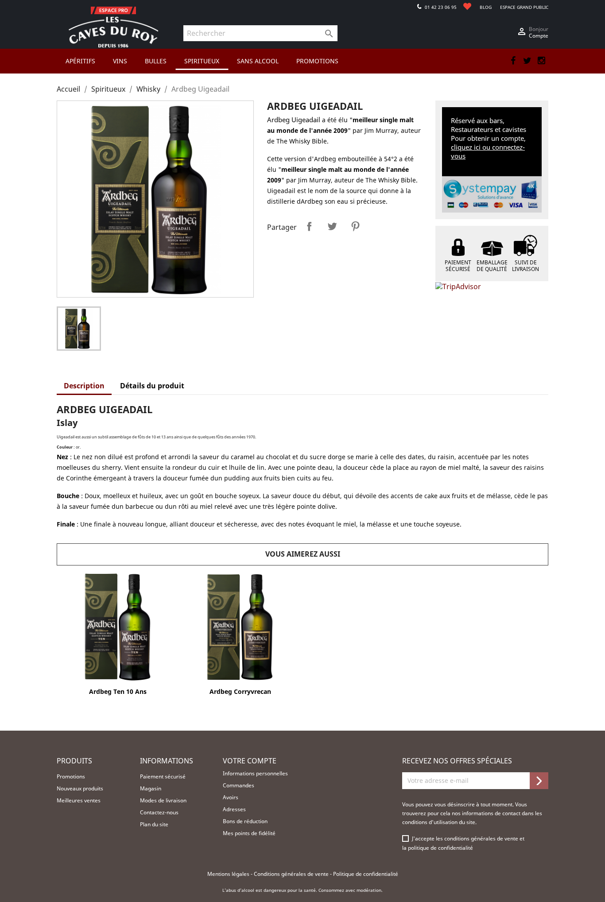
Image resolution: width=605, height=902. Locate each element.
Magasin (150, 788)
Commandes (238, 785)
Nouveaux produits (80, 788)
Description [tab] (84, 386)
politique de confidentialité (440, 848)
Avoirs (230, 797)
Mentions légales (229, 874)
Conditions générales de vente (292, 874)
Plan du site (154, 824)
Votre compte (249, 761)
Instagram (541, 61)
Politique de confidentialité (365, 874)
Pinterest (355, 226)
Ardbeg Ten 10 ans (118, 691)
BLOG (486, 7)
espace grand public (524, 7)
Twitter (527, 61)
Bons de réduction (245, 821)
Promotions (71, 776)
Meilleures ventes (79, 800)
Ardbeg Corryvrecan (240, 691)
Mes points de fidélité (249, 833)
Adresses (234, 809)
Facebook (513, 61)
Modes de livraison (163, 800)
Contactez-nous (159, 812)
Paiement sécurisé (163, 776)
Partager (309, 226)
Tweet (332, 226)
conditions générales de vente (482, 838)
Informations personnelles (255, 773)
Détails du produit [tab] (152, 386)
